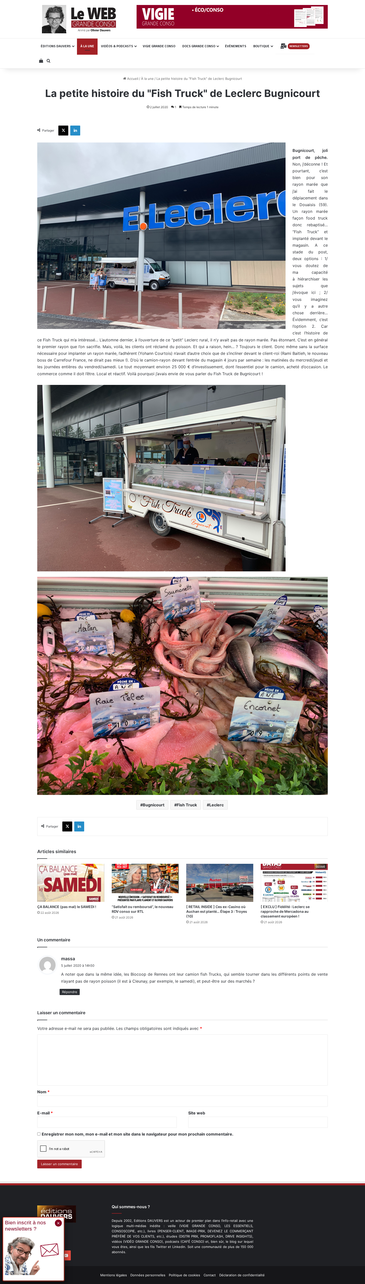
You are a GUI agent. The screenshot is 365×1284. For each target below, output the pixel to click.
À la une (147, 79)
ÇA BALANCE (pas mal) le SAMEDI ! (66, 907)
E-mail (45, 1112)
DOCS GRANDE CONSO (198, 46)
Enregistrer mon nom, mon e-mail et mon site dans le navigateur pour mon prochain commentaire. (137, 1134)
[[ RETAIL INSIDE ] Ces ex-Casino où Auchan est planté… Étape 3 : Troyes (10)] (219, 883)
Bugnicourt (153, 804)
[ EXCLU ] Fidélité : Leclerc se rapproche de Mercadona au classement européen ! (285, 911)
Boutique (261, 46)
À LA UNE (87, 46)
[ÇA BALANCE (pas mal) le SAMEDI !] (70, 883)
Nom (43, 1091)
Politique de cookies (184, 1275)
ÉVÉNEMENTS (235, 46)
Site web (196, 1112)
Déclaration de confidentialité (242, 1275)
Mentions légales (113, 1275)
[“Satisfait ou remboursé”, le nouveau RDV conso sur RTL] (145, 883)
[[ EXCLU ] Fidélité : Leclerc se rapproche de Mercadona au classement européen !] (294, 883)
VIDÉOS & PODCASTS (117, 46)
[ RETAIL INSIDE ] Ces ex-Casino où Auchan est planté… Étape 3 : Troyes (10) (216, 911)
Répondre (69, 992)
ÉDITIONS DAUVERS (56, 46)
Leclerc (216, 804)
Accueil (132, 79)
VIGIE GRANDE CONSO (159, 46)
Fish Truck (187, 804)
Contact (210, 1275)
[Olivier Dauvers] (79, 19)
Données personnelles (147, 1275)
